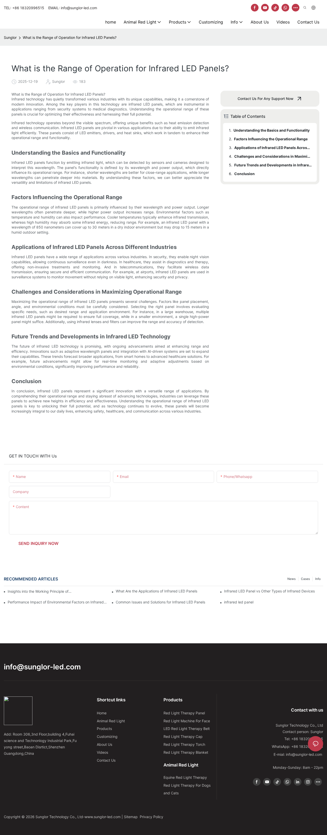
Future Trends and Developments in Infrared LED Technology (273, 165)
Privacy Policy (151, 817)
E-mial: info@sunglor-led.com (298, 754)
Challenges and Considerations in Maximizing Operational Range (273, 156)
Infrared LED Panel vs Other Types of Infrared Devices (269, 591)
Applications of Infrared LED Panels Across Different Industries (273, 147)
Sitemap (131, 817)
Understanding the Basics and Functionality (271, 130)
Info (318, 579)
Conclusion (244, 173)
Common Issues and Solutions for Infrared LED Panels (160, 602)
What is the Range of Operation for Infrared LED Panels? (69, 37)
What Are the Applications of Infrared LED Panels (156, 591)
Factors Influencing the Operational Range (271, 139)
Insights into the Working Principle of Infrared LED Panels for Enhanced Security (40, 591)
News (291, 579)
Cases (305, 579)
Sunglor (10, 37)
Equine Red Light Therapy (185, 777)
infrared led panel (238, 602)
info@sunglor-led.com (42, 666)
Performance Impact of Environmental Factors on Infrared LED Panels (57, 602)
